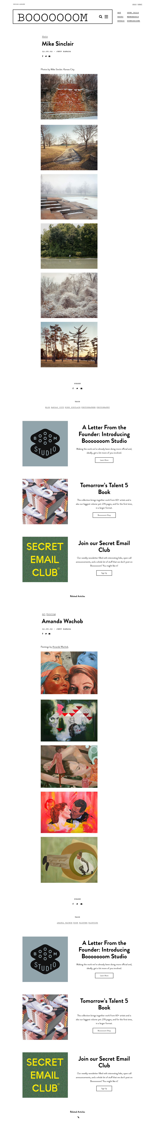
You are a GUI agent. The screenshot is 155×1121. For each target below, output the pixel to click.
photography (103, 407)
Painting (51, 614)
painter (83, 923)
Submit (140, 4)
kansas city (57, 407)
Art (44, 614)
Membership (133, 17)
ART (119, 12)
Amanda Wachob (60, 647)
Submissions (133, 21)
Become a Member (19, 4)
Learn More (104, 460)
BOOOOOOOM (52, 16)
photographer (88, 407)
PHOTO (120, 17)
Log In (134, 4)
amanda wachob (64, 923)
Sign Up (104, 573)
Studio (120, 21)
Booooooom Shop (104, 515)
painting (93, 923)
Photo (45, 36)
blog (47, 407)
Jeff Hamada (64, 51)
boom (75, 923)
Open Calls (133, 12)
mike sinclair (72, 407)
